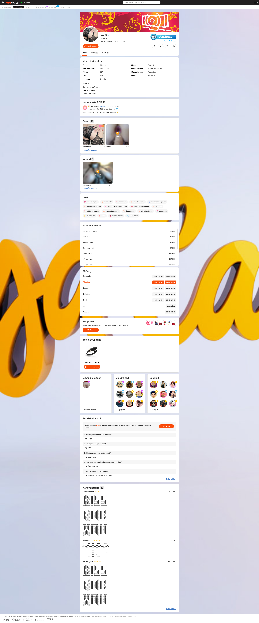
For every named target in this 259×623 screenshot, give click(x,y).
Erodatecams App (67, 7)
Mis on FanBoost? (170, 41)
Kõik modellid (6, 7)
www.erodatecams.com (26, 616)
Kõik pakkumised (40, 7)
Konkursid (52, 7)
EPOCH (62, 616)
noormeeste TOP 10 (106, 106)
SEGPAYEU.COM (69, 616)
